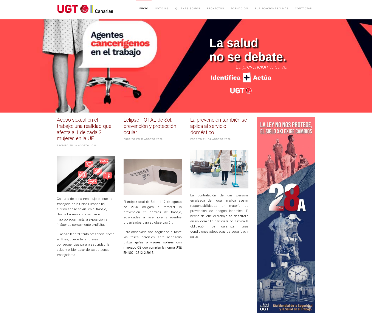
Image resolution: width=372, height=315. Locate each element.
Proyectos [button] (215, 8)
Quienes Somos (187, 8)
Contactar (303, 8)
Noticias (162, 8)
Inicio (143, 8)
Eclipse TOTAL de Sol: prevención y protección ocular (150, 126)
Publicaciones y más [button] (271, 8)
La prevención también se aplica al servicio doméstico (218, 126)
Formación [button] (239, 8)
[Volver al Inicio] (87, 8)
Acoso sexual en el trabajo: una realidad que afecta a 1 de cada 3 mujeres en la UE (84, 129)
